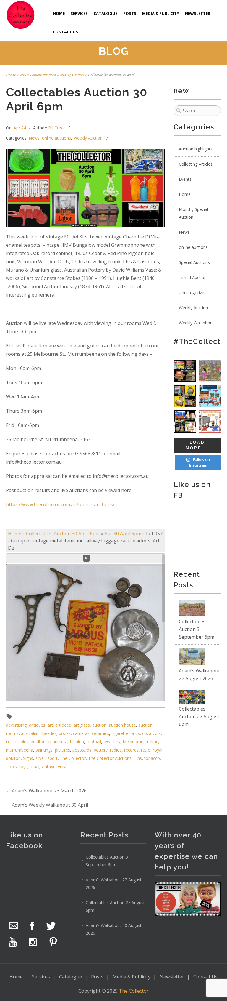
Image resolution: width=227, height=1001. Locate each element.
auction (99, 725)
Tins (138, 758)
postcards (81, 750)
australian (30, 733)
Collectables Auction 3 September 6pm (196, 629)
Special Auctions (194, 262)
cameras (81, 733)
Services (79, 13)
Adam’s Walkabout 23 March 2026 (49, 790)
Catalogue (105, 13)
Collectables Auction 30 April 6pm (63, 533)
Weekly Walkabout (196, 323)
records (131, 750)
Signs (28, 758)
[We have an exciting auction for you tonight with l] (210, 396)
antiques (37, 725)
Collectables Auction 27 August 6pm (199, 717)
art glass (82, 725)
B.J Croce (57, 128)
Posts (129, 13)
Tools (11, 766)
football (93, 741)
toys (23, 766)
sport (53, 758)
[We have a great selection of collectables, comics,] (185, 396)
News (24, 75)
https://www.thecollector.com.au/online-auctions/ (60, 504)
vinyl (62, 766)
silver (40, 758)
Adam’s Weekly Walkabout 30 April (50, 805)
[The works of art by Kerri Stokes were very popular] (210, 371)
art (50, 725)
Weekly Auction (71, 75)
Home (59, 13)
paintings (44, 750)
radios (116, 750)
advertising (16, 725)
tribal (34, 766)
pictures (62, 750)
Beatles (49, 733)
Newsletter (197, 13)
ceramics (100, 733)
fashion (77, 741)
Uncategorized (193, 292)
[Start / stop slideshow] (86, 558)
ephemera (57, 741)
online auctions (44, 75)
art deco (63, 725)
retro (145, 750)
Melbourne (133, 741)
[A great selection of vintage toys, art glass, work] (210, 421)
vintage (49, 766)
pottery (101, 750)
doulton (38, 741)
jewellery (111, 741)
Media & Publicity (160, 13)
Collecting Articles (196, 164)
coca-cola (151, 733)
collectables (17, 741)
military (153, 741)
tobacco (152, 758)
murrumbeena (19, 750)
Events (185, 179)
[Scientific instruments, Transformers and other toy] (185, 371)
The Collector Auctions (110, 758)
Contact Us (65, 31)
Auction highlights (196, 149)
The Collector (73, 758)
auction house (122, 725)
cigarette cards (125, 733)
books (65, 733)
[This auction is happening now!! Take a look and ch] (185, 421)
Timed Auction (193, 277)
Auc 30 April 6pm (122, 533)
